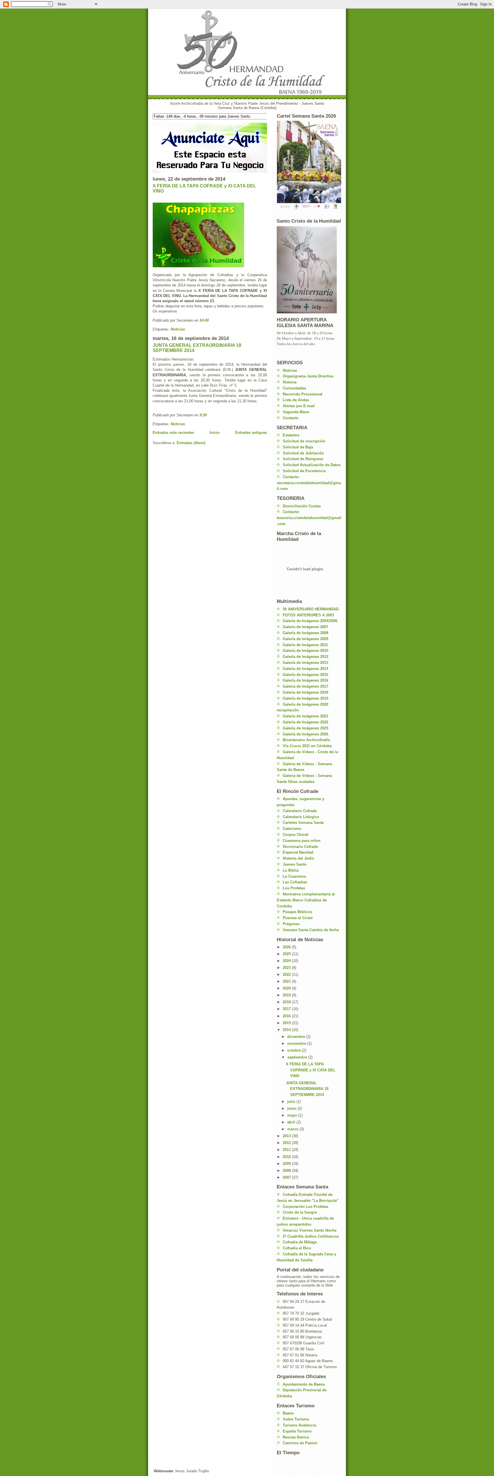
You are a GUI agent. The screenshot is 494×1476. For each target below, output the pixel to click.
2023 (287, 967)
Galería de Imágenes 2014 (305, 668)
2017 (287, 1009)
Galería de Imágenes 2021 (305, 716)
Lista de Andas (296, 400)
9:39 (203, 415)
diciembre (296, 1036)
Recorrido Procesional (302, 394)
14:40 (204, 320)
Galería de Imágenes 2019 (305, 698)
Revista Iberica (296, 1437)
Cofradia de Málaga (300, 1242)
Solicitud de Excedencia (304, 471)
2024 (287, 961)
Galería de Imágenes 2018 (305, 692)
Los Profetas (294, 888)
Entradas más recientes (173, 432)
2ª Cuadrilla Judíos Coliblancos (311, 1236)
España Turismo (297, 1431)
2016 (287, 1016)
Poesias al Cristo (298, 918)
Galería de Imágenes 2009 (305, 639)
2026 (287, 947)
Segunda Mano (296, 412)
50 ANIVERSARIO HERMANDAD (310, 609)
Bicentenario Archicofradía (306, 740)
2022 (287, 974)
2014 (287, 1030)
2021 (287, 981)
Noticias (178, 329)
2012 (287, 1143)
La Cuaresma (294, 876)
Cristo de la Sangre (300, 1212)
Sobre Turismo (296, 1419)
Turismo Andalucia (299, 1425)
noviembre (297, 1043)
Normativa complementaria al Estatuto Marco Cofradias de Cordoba (306, 900)
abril (291, 1122)
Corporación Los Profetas (305, 1206)
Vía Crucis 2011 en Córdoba (307, 746)
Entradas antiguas (251, 432)
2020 (287, 988)
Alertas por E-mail (299, 406)
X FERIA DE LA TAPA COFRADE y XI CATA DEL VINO (310, 1070)
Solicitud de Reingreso (303, 459)
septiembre (297, 1057)
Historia (289, 382)
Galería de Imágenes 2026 (305, 734)
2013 (287, 1136)
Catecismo (292, 828)
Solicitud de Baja (298, 447)
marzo (293, 1129)
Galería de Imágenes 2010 (305, 650)
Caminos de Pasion (300, 1443)
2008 (287, 1170)
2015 (287, 1023)
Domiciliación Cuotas (302, 506)
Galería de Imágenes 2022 (305, 722)
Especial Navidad (298, 852)
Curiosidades (294, 388)
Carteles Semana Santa (303, 822)
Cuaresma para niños (301, 840)
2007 (287, 1177)
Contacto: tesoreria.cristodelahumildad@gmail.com (309, 518)
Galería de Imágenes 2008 (305, 633)
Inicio (215, 432)
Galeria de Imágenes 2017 (305, 686)
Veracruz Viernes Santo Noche (309, 1230)
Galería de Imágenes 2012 (305, 656)
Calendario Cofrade (300, 811)
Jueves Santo (294, 864)
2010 (287, 1157)
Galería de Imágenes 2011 (305, 645)
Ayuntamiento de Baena (304, 1384)
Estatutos (291, 435)
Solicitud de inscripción (304, 441)
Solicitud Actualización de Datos (311, 465)
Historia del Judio (298, 858)
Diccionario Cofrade (300, 846)
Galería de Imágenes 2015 (305, 674)
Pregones (291, 924)
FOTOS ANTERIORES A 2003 (308, 615)
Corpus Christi (295, 834)
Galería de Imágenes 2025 (305, 728)
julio (291, 1101)
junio (292, 1108)
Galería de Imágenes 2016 (305, 680)
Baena (288, 1413)
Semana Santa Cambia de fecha (311, 930)
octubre (294, 1050)
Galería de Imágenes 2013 (305, 662)
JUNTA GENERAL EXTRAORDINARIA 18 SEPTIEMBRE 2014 (307, 1089)
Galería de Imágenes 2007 (305, 627)
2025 (287, 954)
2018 (287, 1002)
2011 (287, 1149)
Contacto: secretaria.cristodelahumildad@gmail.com (309, 483)
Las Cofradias (295, 882)
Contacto (290, 418)
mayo (292, 1115)
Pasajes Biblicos (297, 912)
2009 (287, 1164)
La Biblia (290, 870)
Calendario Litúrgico (301, 817)
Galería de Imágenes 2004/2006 (310, 621)
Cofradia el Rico (297, 1248)
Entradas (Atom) (191, 443)
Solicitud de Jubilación (303, 453)
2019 (287, 995)
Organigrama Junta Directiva (308, 376)
